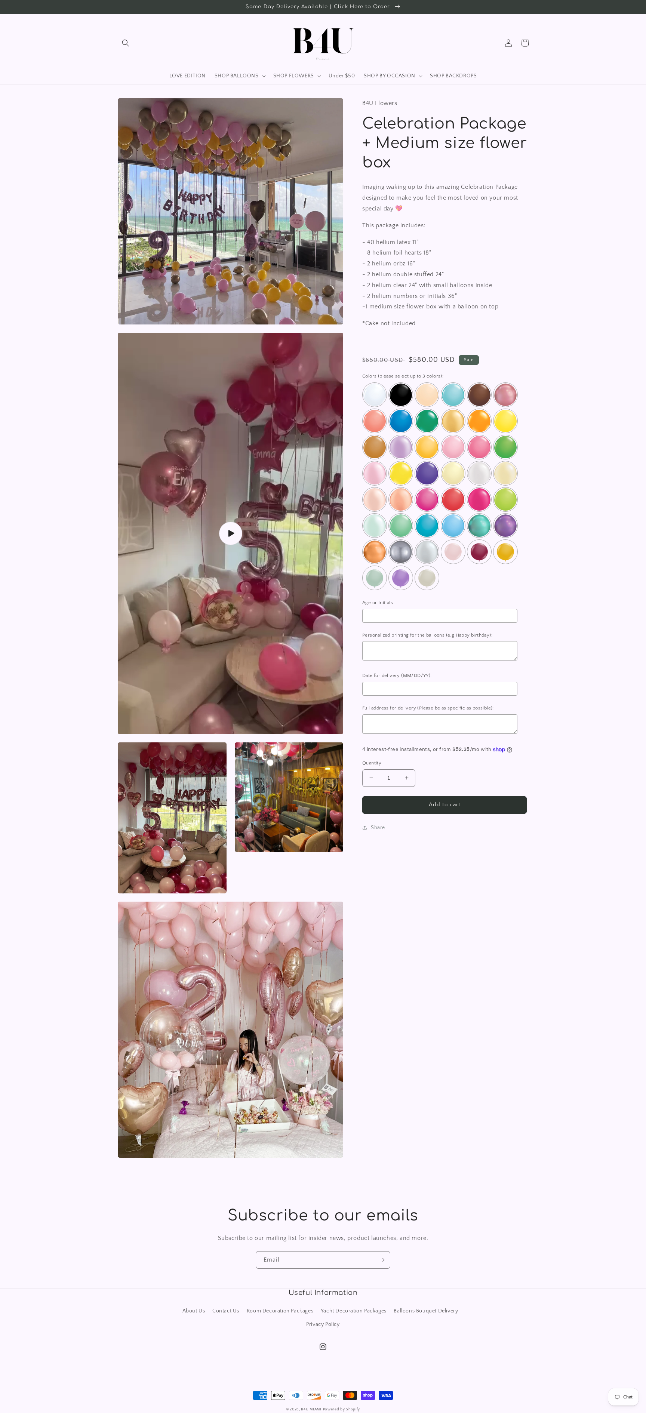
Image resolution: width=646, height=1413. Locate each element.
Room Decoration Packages (280, 1311)
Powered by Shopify (341, 1409)
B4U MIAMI (311, 1409)
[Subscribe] (381, 1260)
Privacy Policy (322, 1324)
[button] (125, 43)
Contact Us (225, 1311)
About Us (193, 1311)
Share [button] (378, 828)
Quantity (371, 763)
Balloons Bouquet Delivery (426, 1311)
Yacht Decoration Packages (354, 1311)
